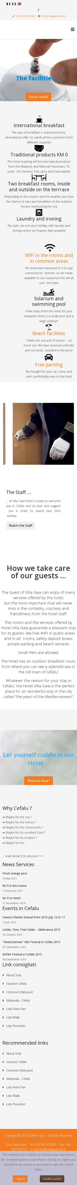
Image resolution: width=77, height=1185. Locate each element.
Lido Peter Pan (16, 1009)
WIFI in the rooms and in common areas (49, 258)
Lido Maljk (13, 1017)
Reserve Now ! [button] (38, 780)
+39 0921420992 (25, 16)
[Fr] (8, 4)
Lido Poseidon (15, 1026)
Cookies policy (52, 1179)
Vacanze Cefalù (16, 984)
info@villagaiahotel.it (53, 16)
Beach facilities (48, 333)
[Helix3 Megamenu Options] (73, 29)
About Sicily (13, 975)
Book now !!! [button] (38, 97)
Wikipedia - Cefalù (18, 1000)
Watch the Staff (20, 525)
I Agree (20, 1179)
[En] (19, 4)
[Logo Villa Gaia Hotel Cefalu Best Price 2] (25, 29)
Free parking (49, 364)
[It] (14, 4)
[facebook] (38, 10)
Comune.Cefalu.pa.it (19, 992)
